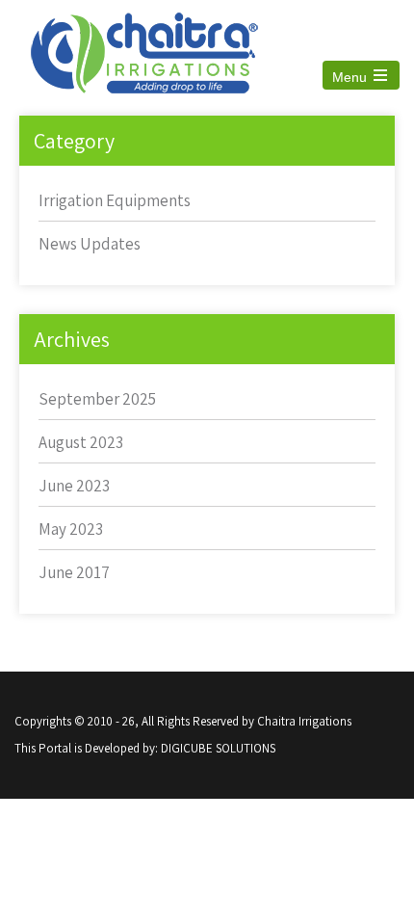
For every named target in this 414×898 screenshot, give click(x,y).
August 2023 (81, 442)
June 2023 (74, 485)
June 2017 (74, 572)
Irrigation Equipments (115, 200)
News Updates (90, 243)
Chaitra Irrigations (304, 721)
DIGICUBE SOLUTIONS (218, 748)
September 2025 (97, 398)
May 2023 (71, 529)
